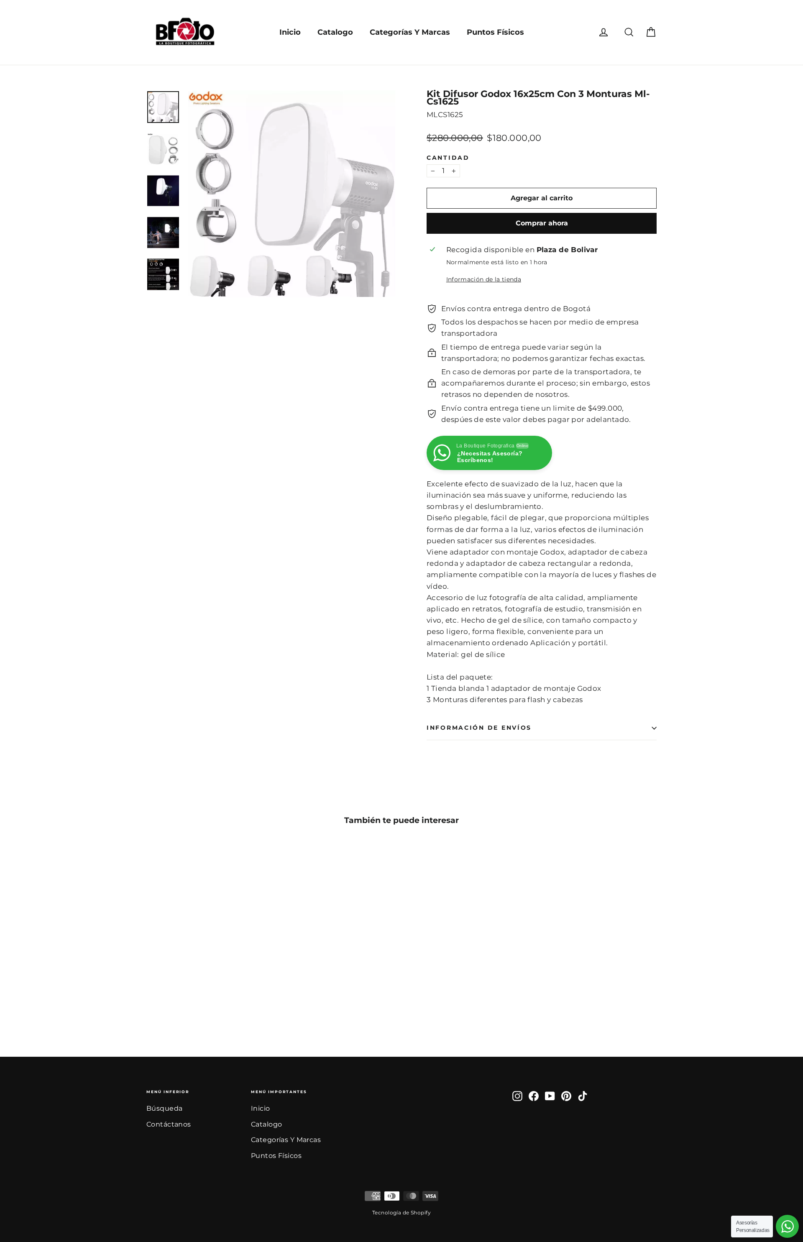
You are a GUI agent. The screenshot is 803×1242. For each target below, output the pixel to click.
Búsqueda (164, 1108)
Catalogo (335, 32)
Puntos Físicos (495, 32)
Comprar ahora (542, 223)
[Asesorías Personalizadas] (787, 1226)
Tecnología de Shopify (401, 1212)
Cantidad (448, 158)
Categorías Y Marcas (410, 32)
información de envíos (479, 727)
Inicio (290, 32)
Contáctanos (168, 1124)
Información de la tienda (483, 279)
